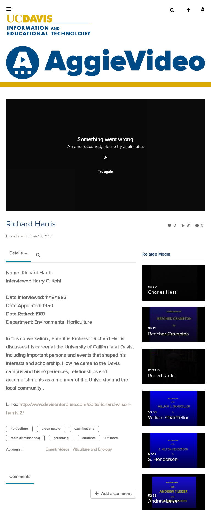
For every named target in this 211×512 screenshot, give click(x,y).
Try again (105, 171)
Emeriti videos (58, 449)
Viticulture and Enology (92, 449)
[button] (10, 9)
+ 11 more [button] (111, 438)
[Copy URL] (105, 158)
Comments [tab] (19, 476)
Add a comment (116, 493)
